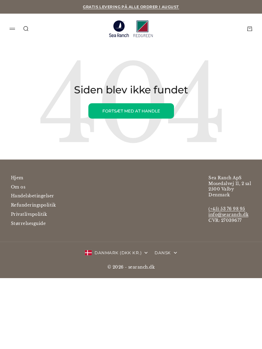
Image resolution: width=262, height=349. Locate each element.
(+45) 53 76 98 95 (226, 208)
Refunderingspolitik (33, 205)
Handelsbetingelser (32, 195)
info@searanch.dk (228, 214)
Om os (18, 186)
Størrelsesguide (28, 223)
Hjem (17, 177)
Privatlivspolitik (29, 214)
